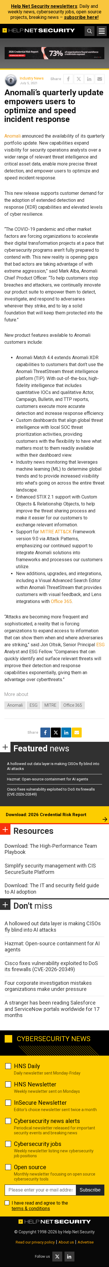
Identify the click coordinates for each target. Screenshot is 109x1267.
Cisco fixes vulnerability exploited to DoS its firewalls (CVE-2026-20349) (51, 966)
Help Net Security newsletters (44, 6)
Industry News (32, 78)
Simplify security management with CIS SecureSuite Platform (50, 869)
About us (66, 1242)
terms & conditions (31, 1208)
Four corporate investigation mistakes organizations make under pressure (48, 986)
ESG (100, 644)
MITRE (50, 705)
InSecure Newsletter (40, 1102)
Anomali (12, 136)
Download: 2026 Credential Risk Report (46, 814)
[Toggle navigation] (102, 31)
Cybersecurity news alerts (47, 1120)
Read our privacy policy (35, 1242)
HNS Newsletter (35, 1084)
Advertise (86, 1242)
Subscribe (90, 1189)
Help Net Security (79, 1232)
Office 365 (61, 601)
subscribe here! (81, 17)
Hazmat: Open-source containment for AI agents (47, 779)
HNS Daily (27, 1066)
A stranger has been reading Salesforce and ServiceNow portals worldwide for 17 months (52, 1009)
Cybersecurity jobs (37, 1143)
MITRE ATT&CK (56, 531)
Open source (30, 1167)
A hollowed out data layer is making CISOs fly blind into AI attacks (53, 926)
